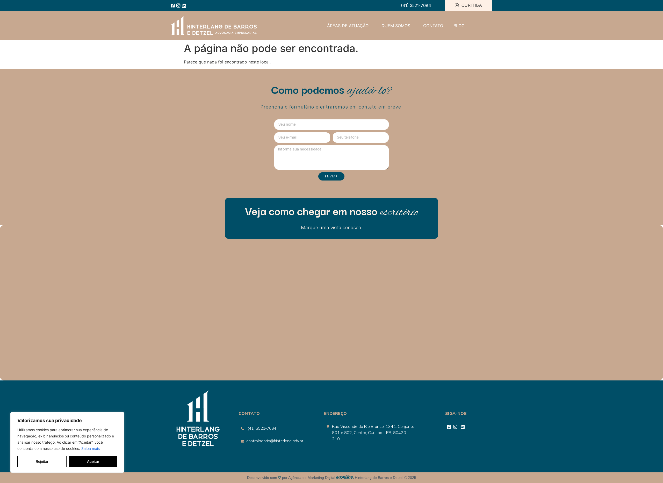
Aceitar (93, 461)
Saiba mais (90, 448)
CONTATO (433, 25)
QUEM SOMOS (395, 25)
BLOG (459, 25)
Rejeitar (42, 461)
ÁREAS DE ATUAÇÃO (348, 25)
